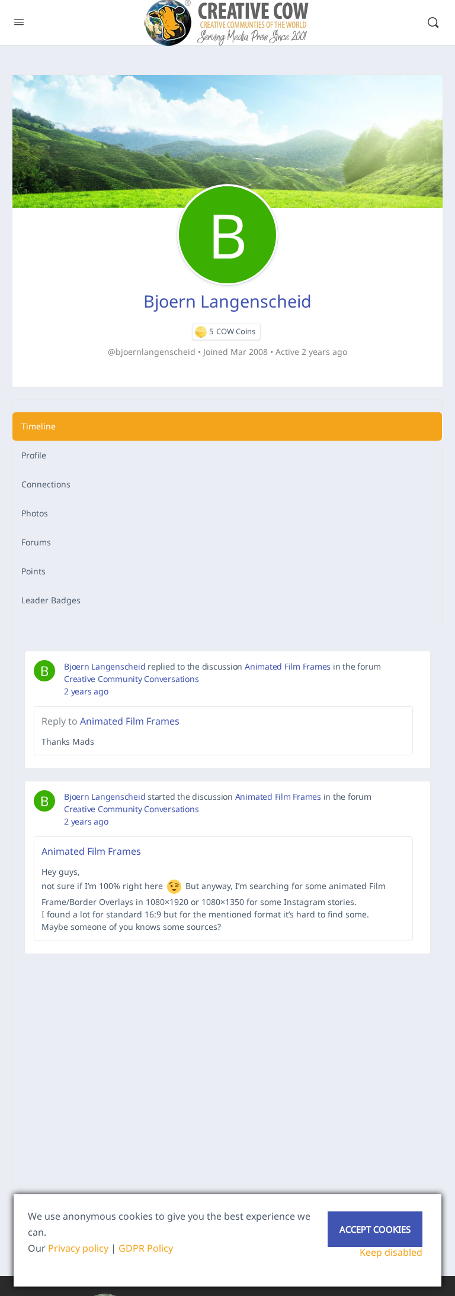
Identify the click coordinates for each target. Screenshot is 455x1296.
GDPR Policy (145, 1248)
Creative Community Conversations (131, 678)
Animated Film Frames (288, 666)
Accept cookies (375, 1229)
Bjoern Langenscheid (104, 666)
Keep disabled (391, 1252)
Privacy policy (78, 1248)
